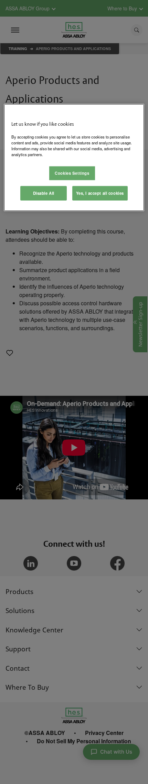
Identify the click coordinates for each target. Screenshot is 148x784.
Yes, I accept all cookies (100, 192)
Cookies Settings (72, 172)
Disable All (43, 192)
